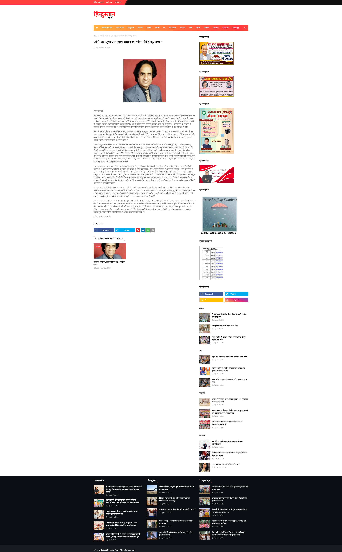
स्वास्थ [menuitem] (198, 27)
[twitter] (236, 294)
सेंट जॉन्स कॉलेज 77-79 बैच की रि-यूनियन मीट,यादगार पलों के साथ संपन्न (230, 488)
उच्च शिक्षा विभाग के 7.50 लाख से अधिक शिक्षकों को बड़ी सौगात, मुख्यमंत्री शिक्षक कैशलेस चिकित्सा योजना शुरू (123, 535)
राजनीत (102, 36)
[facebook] (211, 294)
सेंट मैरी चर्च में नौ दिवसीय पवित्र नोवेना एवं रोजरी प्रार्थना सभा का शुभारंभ (229, 315)
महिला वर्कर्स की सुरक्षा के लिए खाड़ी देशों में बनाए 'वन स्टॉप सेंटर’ (229, 380)
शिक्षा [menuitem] (190, 27)
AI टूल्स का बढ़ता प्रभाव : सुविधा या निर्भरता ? (226, 464)
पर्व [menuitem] (164, 27)
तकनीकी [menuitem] (215, 27)
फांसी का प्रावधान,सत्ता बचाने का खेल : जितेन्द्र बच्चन (109, 263)
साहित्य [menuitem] (149, 27)
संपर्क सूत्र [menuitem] (236, 27)
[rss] (211, 300)
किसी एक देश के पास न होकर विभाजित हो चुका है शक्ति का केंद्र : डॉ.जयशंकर (229, 454)
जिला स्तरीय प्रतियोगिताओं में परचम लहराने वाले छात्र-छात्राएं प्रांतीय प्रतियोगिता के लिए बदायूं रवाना (228, 533)
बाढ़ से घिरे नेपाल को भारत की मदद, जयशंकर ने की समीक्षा (229, 356)
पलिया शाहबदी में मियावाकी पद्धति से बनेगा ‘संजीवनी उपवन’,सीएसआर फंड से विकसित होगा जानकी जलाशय (122, 501)
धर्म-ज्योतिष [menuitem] (172, 27)
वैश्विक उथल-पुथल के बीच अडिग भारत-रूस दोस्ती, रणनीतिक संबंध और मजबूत (174, 499)
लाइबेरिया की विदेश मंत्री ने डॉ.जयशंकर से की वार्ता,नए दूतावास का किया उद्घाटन (228, 369)
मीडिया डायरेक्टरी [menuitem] (107, 27)
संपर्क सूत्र (109, 2)
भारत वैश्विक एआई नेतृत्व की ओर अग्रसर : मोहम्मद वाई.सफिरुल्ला (227, 442)
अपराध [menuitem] (157, 27)
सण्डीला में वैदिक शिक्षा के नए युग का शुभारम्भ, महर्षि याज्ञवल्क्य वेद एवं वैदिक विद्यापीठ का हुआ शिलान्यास (121, 523)
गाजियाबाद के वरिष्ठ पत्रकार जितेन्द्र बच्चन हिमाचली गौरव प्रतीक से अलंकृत (229, 499)
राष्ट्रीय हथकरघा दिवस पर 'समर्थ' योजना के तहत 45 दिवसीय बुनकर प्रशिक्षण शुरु (122, 512)
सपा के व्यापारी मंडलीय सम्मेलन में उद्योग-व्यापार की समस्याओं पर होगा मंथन (227, 423)
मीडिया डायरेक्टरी (99, 2)
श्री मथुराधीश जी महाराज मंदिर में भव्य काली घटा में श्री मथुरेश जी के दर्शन (228, 338)
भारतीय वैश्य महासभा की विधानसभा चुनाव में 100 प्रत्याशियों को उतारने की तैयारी (230, 400)
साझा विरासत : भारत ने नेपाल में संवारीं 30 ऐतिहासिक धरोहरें (177, 509)
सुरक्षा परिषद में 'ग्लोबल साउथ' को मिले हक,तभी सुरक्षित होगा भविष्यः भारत (176, 533)
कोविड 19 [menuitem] (225, 27)
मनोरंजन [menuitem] (182, 27)
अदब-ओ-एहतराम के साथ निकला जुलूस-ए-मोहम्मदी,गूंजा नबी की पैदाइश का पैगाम (229, 522)
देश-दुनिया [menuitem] (130, 27)
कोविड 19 (118, 2)
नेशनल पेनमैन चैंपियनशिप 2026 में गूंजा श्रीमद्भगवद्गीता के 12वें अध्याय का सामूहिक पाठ (229, 510)
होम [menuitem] (97, 27)
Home (96, 36)
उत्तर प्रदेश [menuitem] (119, 27)
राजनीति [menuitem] (140, 27)
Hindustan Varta (113, 550)
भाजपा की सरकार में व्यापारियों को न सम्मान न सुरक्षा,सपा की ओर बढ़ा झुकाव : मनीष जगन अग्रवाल (230, 411)
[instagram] (236, 300)
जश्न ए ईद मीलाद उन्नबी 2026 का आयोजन (225, 325)
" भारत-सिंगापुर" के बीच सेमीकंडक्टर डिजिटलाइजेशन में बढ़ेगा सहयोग (176, 522)
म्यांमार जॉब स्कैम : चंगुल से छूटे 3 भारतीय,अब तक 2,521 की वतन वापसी (176, 488)
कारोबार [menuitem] (206, 27)
